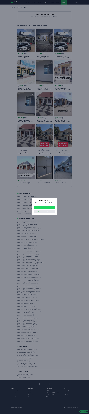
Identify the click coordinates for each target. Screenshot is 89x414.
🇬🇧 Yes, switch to (44, 207)
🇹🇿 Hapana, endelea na (44, 211)
